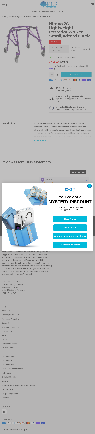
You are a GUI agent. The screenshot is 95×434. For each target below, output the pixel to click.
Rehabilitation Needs (70, 245)
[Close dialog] (89, 186)
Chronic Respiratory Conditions (70, 236)
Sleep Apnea (70, 219)
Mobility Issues (70, 227)
